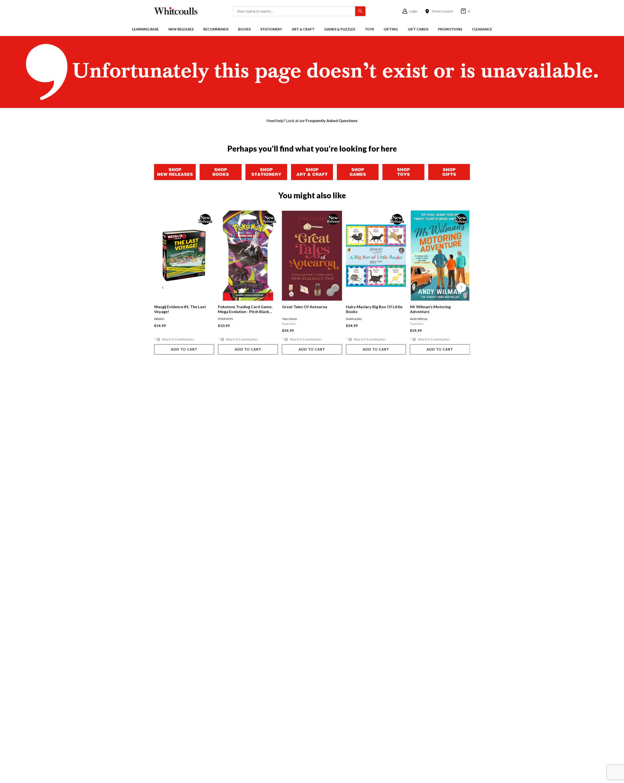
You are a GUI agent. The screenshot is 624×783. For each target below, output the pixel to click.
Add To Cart (184, 349)
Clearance (482, 29)
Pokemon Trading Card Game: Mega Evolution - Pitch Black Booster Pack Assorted (245, 309)
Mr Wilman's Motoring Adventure (430, 309)
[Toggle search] (360, 11)
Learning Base (145, 29)
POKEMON (225, 319)
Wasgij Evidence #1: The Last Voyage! (180, 309)
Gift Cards (418, 29)
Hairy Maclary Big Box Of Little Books (374, 309)
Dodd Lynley (354, 319)
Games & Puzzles (339, 29)
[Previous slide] (163, 287)
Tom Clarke (289, 319)
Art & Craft (303, 29)
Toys (369, 29)
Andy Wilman (419, 319)
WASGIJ (159, 319)
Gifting (391, 29)
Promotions (450, 29)
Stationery (271, 29)
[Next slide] (461, 287)
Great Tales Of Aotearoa (304, 306)
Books (244, 29)
